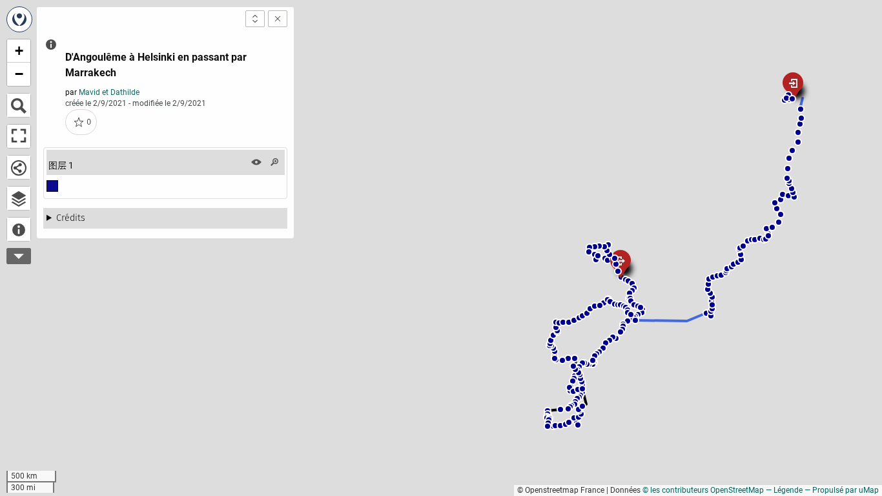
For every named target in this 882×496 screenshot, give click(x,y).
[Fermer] (277, 18)
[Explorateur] (18, 198)
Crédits (70, 217)
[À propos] (18, 229)
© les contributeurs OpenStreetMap (703, 490)
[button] (604, 303)
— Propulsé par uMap (842, 490)
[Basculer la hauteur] (255, 18)
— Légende (784, 490)
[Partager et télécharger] (18, 167)
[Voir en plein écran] (18, 136)
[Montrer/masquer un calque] (256, 162)
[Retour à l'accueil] (19, 19)
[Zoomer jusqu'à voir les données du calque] (274, 162)
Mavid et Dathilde (109, 92)
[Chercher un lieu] (18, 105)
